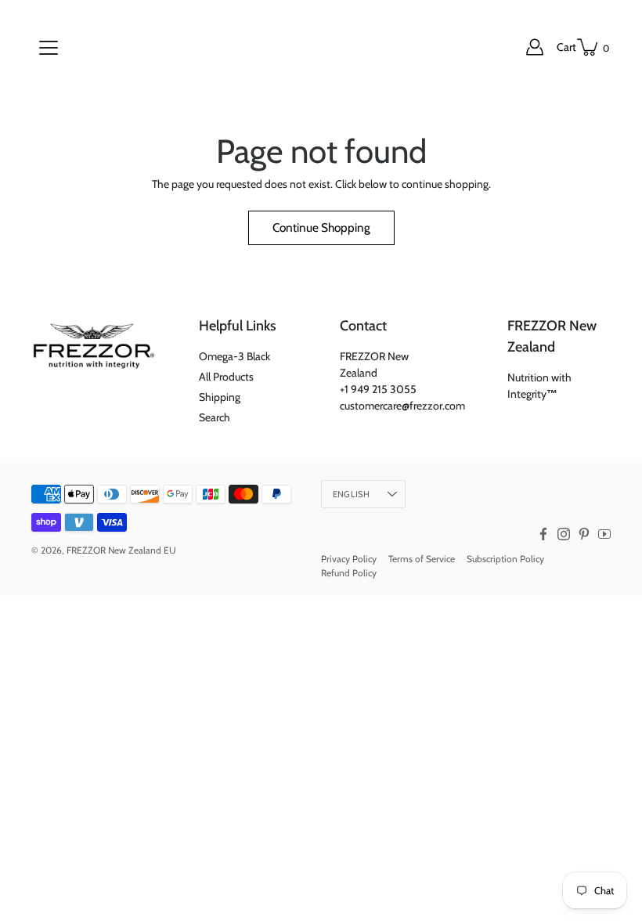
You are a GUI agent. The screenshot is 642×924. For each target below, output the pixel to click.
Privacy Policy (349, 559)
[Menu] (48, 47)
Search (214, 417)
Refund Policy (349, 573)
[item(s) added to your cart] (588, 47)
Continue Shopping (321, 227)
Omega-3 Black (234, 356)
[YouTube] (604, 534)
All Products (226, 377)
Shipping (219, 397)
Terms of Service (421, 559)
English (351, 494)
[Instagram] (563, 534)
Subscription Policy (505, 559)
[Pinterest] (584, 534)
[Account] (534, 47)
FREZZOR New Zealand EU (121, 550)
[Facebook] (543, 534)
